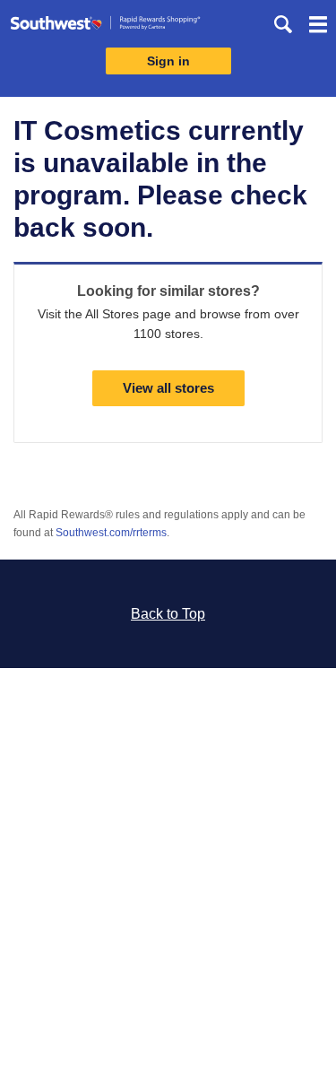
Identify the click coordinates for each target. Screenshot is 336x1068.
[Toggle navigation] (318, 27)
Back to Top (168, 613)
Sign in (168, 61)
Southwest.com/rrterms (111, 532)
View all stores (168, 387)
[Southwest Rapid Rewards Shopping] (105, 26)
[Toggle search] (283, 24)
